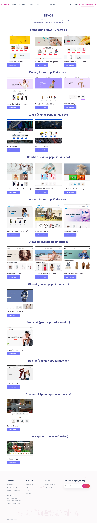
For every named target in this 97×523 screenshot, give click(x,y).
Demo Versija (13, 65)
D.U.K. (44, 4)
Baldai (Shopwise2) (14, 426)
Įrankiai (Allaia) (41, 146)
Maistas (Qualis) (13, 459)
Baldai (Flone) (69, 104)
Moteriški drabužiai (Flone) (17, 104)
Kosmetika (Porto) (71, 231)
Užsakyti (86, 486)
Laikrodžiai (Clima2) (15, 312)
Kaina (37, 4)
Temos (31, 4)
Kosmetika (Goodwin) (44, 189)
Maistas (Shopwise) (15, 62)
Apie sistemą (22, 4)
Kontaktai (52, 4)
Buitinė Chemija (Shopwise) (75, 62)
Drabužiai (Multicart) (15, 350)
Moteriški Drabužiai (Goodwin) (19, 189)
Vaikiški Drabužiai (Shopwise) (47, 62)
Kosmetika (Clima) (14, 274)
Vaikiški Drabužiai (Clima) (74, 274)
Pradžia (14, 4)
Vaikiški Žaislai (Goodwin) (74, 189)
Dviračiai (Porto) (41, 231)
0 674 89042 (49, 487)
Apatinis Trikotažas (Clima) (46, 274)
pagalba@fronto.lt (50, 484)
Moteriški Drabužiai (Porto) (17, 231)
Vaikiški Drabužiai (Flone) (45, 104)
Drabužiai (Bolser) (14, 383)
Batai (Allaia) (12, 146)
